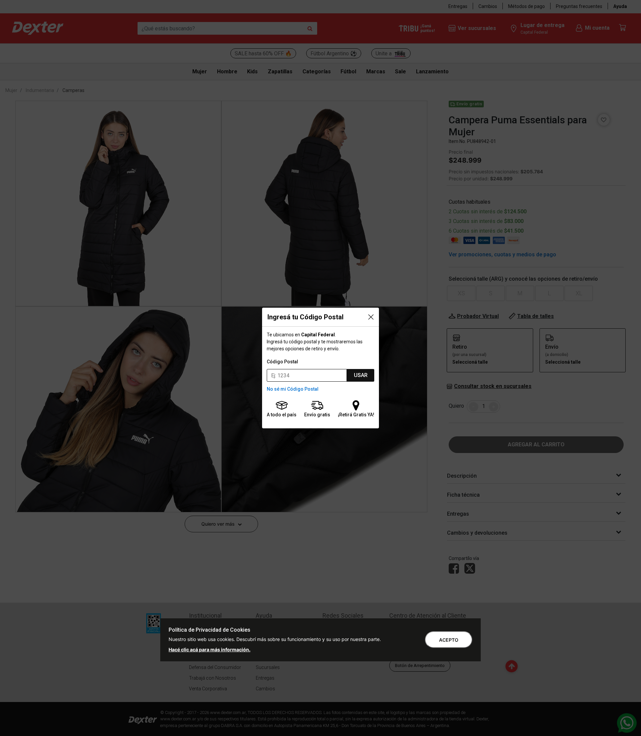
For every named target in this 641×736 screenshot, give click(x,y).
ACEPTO (448, 640)
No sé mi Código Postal (292, 389)
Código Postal (282, 361)
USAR (361, 375)
